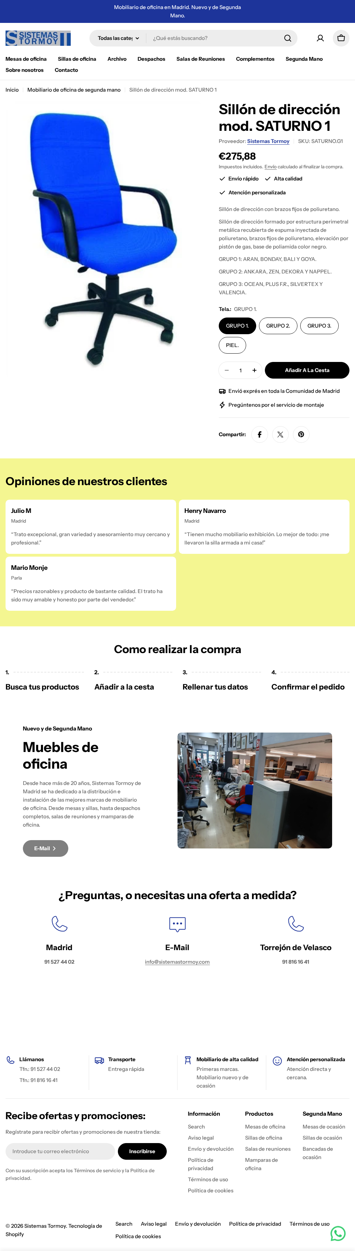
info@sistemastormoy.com (177, 961)
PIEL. (232, 345)
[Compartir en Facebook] (259, 434)
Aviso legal (154, 1223)
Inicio (12, 89)
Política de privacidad (255, 1223)
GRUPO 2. (278, 325)
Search (123, 1223)
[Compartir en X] (280, 434)
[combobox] (193, 38)
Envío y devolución (198, 1223)
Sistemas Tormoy (268, 141)
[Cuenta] (320, 38)
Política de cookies (138, 1236)
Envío (271, 166)
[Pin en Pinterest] (301, 434)
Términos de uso (309, 1223)
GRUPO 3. (319, 325)
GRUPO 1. (237, 325)
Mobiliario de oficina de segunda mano (74, 89)
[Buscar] (288, 38)
